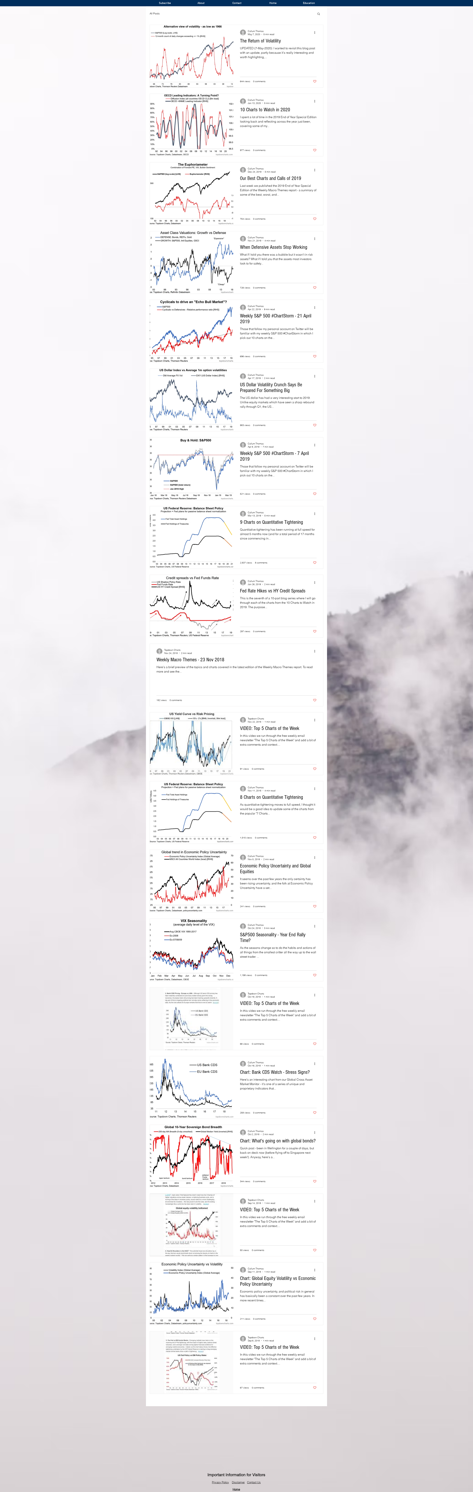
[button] (318, 14)
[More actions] (316, 32)
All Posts (155, 13)
